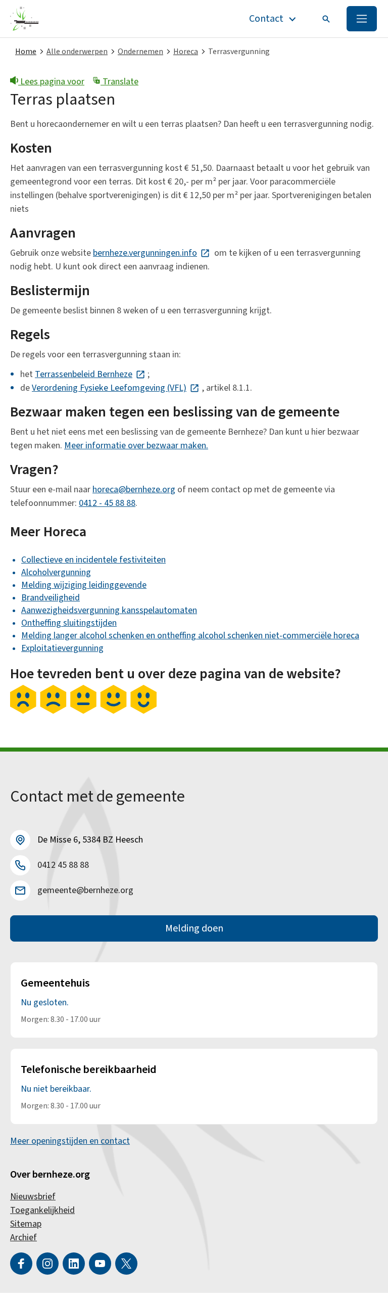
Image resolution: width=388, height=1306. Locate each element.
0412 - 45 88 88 (107, 503)
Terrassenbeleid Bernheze (90, 374)
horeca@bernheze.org (133, 489)
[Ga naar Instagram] (47, 1263)
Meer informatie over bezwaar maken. (136, 445)
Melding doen (194, 928)
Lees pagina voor (51, 81)
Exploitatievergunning (62, 648)
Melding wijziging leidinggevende (84, 585)
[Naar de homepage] (24, 19)
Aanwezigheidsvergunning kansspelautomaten (109, 610)
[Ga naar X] (126, 1263)
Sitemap (25, 1224)
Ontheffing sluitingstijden (69, 623)
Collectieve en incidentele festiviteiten (93, 559)
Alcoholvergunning (56, 572)
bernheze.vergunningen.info (151, 253)
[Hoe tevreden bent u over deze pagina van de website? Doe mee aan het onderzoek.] (83, 711)
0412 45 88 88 (63, 865)
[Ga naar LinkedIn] (74, 1263)
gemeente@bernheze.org (85, 890)
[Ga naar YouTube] (100, 1263)
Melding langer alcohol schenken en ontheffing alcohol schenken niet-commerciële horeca (190, 635)
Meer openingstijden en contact (70, 1141)
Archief (23, 1237)
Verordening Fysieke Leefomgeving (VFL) (116, 388)
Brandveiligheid (50, 597)
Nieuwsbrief (33, 1196)
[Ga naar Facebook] (21, 1263)
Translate (119, 81)
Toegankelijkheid (42, 1210)
